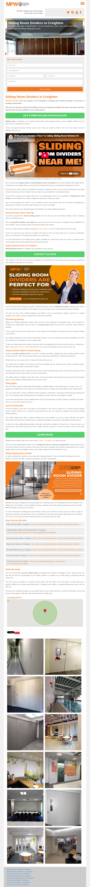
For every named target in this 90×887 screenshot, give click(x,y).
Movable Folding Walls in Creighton (19, 876)
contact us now (45, 254)
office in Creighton (46, 440)
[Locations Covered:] (6, 3)
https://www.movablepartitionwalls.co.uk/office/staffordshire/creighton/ (55, 524)
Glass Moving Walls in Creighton (18, 880)
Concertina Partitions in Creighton (18, 882)
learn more (45, 434)
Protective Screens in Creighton (18, 884)
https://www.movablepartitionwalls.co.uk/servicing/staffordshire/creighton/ (58, 550)
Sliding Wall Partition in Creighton (18, 874)
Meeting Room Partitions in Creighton (20, 871)
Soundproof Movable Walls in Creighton (20, 878)
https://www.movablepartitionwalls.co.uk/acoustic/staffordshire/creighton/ (58, 538)
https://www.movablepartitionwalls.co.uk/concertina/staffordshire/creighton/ (54, 555)
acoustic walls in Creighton (46, 229)
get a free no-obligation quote (45, 115)
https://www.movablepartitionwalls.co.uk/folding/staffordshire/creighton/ (31, 532)
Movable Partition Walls (14, 101)
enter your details (24, 347)
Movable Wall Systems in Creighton (19, 869)
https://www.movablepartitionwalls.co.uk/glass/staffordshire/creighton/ (55, 544)
